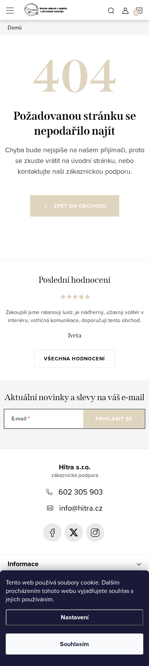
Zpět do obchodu (80, 206)
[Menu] (10, 10)
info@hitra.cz (80, 507)
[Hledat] (111, 10)
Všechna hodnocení (74, 358)
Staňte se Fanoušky (52, 532)
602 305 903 (80, 491)
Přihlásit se (114, 418)
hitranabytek (74, 532)
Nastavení (75, 617)
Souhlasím (74, 644)
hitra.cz (95, 532)
